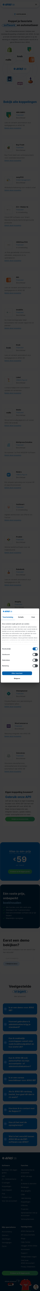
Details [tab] (21, 617)
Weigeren (17, 678)
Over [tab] (33, 617)
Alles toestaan (17, 673)
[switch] (35, 654)
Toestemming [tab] (7, 617)
